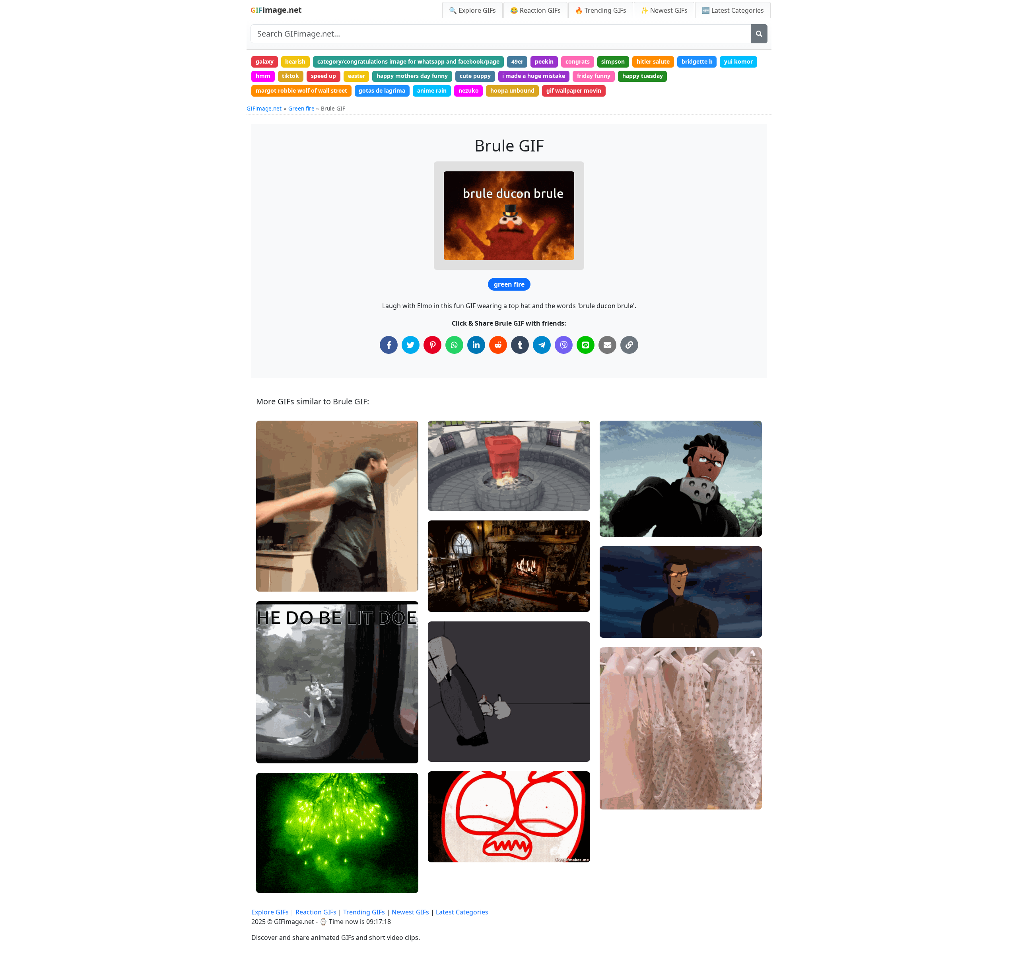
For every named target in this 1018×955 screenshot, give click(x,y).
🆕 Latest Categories (733, 10)
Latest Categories (462, 912)
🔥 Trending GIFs (600, 10)
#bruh (614, 615)
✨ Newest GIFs (664, 10)
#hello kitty (621, 800)
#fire (269, 569)
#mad (442, 826)
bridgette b (697, 61)
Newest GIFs (410, 912)
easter (356, 76)
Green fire (301, 108)
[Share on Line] (585, 345)
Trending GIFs (364, 912)
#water (272, 555)
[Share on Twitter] (411, 345)
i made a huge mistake (533, 76)
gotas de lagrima (382, 90)
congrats (577, 61)
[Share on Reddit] (498, 345)
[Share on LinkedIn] (476, 345)
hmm (263, 76)
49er (517, 61)
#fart (441, 752)
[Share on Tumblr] (520, 345)
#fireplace (448, 589)
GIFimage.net (264, 108)
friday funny (593, 76)
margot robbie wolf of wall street (301, 90)
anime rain (432, 90)
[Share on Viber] (564, 345)
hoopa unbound (512, 90)
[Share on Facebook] (389, 345)
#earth (272, 582)
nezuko (468, 90)
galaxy (265, 61)
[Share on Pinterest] (432, 345)
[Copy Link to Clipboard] (629, 345)
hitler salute (653, 61)
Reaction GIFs (315, 912)
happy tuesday (642, 76)
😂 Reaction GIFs (535, 10)
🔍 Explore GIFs (472, 10)
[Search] (759, 33)
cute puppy (475, 76)
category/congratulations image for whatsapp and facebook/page (408, 61)
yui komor (738, 61)
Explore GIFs (270, 912)
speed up (323, 76)
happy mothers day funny (412, 76)
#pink (614, 786)
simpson (613, 61)
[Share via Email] (607, 345)
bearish (295, 61)
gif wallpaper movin (573, 90)
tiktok (290, 76)
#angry (444, 853)
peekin (544, 61)
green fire (509, 284)
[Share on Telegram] (542, 345)
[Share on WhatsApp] (454, 345)
